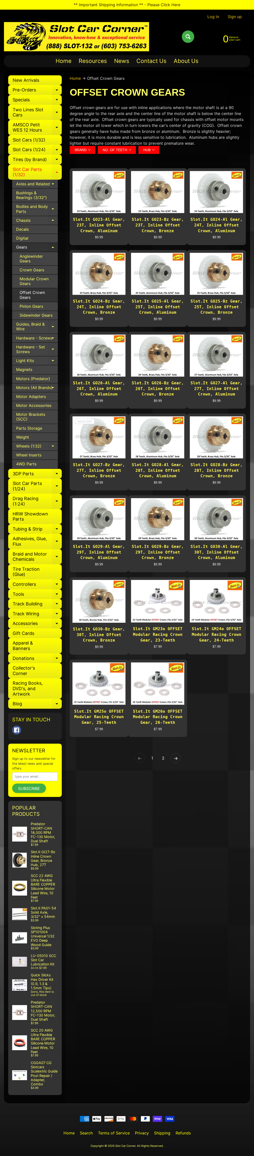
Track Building (37, 605)
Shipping (162, 1132)
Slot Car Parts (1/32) (37, 172)
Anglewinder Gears (31, 258)
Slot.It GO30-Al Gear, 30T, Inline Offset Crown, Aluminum (216, 552)
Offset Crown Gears (32, 295)
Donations (37, 659)
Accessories (37, 624)
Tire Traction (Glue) (26, 571)
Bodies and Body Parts (37, 209)
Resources (93, 60)
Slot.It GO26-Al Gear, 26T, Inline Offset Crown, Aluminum (99, 388)
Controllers (37, 585)
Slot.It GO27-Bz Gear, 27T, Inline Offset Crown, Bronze (99, 470)
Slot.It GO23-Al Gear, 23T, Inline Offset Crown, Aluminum (99, 225)
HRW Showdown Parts (30, 516)
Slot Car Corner (125, 1146)
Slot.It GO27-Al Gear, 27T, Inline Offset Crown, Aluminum (216, 388)
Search (86, 1132)
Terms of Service (114, 1132)
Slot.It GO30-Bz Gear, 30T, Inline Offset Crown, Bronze (99, 635)
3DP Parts (37, 475)
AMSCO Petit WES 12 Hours (37, 127)
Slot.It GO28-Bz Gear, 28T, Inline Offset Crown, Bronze (216, 470)
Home (63, 60)
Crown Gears (32, 269)
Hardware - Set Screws (37, 349)
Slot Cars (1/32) (29, 139)
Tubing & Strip (37, 530)
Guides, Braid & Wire (37, 327)
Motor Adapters (31, 396)
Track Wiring (37, 615)
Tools (37, 595)
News (121, 60)
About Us (186, 60)
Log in (213, 17)
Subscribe (29, 788)
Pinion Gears (31, 306)
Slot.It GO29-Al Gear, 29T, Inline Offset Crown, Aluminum (99, 552)
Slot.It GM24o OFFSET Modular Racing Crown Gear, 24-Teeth (216, 634)
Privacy (142, 1132)
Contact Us (151, 60)
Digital (22, 238)
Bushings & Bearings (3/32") (31, 195)
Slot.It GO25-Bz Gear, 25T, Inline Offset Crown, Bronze (216, 307)
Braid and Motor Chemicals (37, 557)
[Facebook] (16, 730)
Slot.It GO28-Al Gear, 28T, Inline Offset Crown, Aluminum (158, 470)
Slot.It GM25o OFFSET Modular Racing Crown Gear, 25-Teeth (99, 717)
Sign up (235, 17)
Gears (37, 248)
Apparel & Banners (23, 645)
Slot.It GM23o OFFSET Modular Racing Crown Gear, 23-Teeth (158, 634)
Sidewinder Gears (36, 315)
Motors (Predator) (33, 378)
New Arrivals (26, 80)
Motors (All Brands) (37, 388)
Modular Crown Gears (34, 281)
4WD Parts (26, 463)
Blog (37, 705)
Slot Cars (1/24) (37, 151)
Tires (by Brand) (37, 161)
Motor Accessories (33, 405)
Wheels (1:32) (37, 447)
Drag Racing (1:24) (37, 501)
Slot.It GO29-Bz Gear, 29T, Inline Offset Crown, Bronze (158, 552)
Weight (22, 437)
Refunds (183, 1132)
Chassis (37, 221)
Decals (22, 229)
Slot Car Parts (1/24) (37, 486)
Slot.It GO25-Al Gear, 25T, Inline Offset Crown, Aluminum (158, 307)
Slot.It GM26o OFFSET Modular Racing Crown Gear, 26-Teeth (158, 717)
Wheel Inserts (28, 454)
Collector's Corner (24, 670)
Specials (37, 101)
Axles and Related (37, 185)
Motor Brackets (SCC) (30, 417)
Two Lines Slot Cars (37, 112)
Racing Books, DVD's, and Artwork (28, 688)
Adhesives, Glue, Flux (37, 541)
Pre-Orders (37, 91)
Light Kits (37, 361)
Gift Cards (23, 633)
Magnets (24, 369)
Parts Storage (29, 428)
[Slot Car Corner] (76, 36)
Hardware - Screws (37, 339)
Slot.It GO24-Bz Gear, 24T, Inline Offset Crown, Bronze (99, 307)
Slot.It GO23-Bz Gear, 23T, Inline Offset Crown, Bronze (158, 225)
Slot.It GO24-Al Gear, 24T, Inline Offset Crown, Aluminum (216, 225)
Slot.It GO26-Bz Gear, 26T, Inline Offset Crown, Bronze (158, 388)
